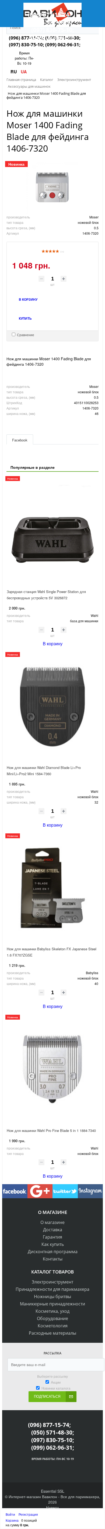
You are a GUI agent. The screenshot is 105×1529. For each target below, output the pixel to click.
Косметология (53, 1326)
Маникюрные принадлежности (52, 1304)
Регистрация (28, 1514)
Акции (56, 1382)
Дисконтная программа (53, 1252)
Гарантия (52, 1237)
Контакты (52, 1259)
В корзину (52, 643)
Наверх (52, 1507)
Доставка (52, 1230)
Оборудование (52, 1318)
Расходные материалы (52, 1333)
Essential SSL (52, 1491)
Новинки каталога (55, 1388)
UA (24, 71)
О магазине (52, 1222)
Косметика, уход (52, 1311)
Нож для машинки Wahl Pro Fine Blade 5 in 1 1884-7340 (51, 1130)
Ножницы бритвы (52, 1296)
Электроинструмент (52, 1282)
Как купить (52, 1244)
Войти (11, 1514)
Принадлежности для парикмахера (52, 1289)
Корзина (12, 1520)
